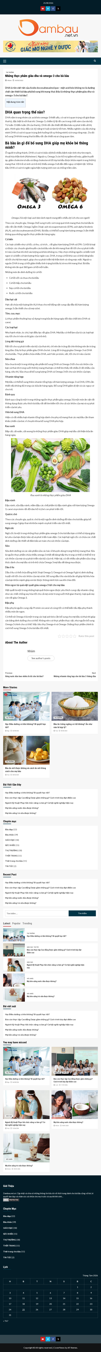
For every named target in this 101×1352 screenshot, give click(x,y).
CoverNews (59, 1347)
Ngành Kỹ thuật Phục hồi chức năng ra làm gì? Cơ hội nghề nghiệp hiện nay (39, 803)
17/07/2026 (64, 1085)
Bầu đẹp (9, 829)
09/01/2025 (65, 1125)
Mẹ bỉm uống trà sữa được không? (20, 813)
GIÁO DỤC (10, 840)
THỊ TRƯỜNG (10, 72)
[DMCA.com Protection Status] (11, 1199)
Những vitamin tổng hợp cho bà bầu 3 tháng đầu (75, 675)
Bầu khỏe (9, 835)
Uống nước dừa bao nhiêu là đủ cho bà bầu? (24, 675)
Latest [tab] (6, 923)
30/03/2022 (19, 80)
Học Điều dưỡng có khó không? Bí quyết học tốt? (27, 792)
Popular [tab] (16, 923)
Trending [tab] (27, 923)
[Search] (95, 61)
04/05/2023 (64, 731)
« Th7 (5, 1321)
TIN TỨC (9, 866)
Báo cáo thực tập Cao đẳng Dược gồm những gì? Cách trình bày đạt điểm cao (40, 798)
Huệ (56, 731)
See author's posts (41, 658)
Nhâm (9, 80)
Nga (8, 731)
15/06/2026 (15, 1128)
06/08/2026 (15, 731)
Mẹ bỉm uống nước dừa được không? (22, 808)
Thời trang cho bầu (14, 861)
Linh (56, 1085)
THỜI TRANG (11, 855)
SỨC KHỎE (10, 845)
